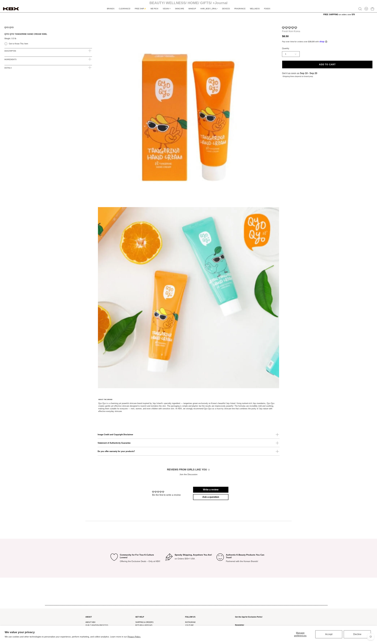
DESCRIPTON (10, 51)
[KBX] (11, 8)
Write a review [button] (210, 489)
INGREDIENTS (10, 59)
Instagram (190, 622)
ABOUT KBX (90, 622)
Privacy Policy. (134, 636)
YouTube (189, 625)
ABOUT (88, 617)
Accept (328, 634)
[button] (360, 9)
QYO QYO (9, 27)
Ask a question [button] (210, 497)
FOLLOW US (190, 617)
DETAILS (8, 68)
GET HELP (139, 617)
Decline (357, 634)
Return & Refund (143, 625)
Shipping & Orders (144, 622)
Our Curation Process (96, 625)
